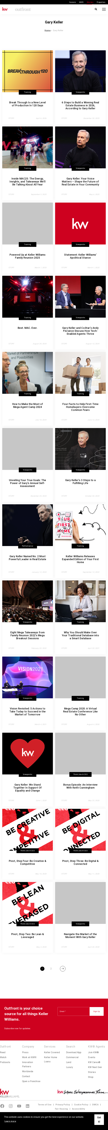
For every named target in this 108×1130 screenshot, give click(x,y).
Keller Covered (52, 1052)
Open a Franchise (31, 1081)
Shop (90, 1077)
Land (68, 1062)
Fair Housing (61, 1109)
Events (91, 1057)
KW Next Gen (95, 1067)
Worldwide (27, 1071)
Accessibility (78, 1109)
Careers (72, 2)
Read (2, 1052)
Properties (101, 2)
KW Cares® (94, 1062)
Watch (3, 1057)
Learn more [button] (10, 1121)
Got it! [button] (99, 1119)
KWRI (81, 2)
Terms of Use (44, 1104)
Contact (26, 1076)
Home (47, 30)
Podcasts (5, 1062)
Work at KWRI (29, 1057)
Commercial (72, 1057)
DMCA (95, 1104)
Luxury (69, 1067)
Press (25, 1052)
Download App (73, 1052)
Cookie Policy (81, 1104)
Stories (90, 2)
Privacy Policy (63, 1104)
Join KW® (93, 1052)
